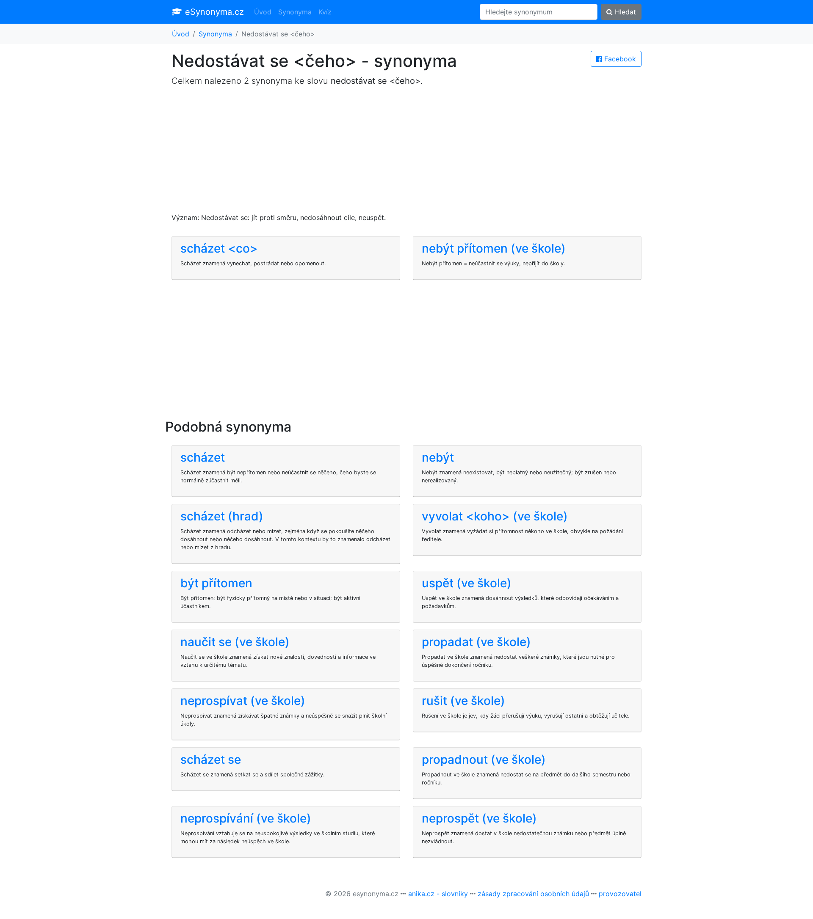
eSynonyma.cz (213, 12)
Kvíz (325, 12)
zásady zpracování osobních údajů (533, 893)
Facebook (619, 59)
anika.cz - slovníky (438, 893)
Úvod (262, 12)
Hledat (624, 12)
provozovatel (620, 893)
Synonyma (295, 12)
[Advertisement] (406, 153)
